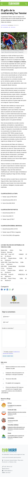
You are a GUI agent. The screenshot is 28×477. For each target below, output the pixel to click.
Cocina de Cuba (12, 409)
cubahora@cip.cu (8, 470)
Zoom (9, 433)
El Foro (10, 403)
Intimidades (11, 418)
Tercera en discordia (11, 379)
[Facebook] (2, 290)
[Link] (13, 290)
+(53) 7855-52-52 (7, 466)
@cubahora (6, 468)
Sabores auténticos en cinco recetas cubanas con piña (17, 413)
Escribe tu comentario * (8, 328)
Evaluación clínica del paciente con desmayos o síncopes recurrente (16, 428)
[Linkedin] (8, 290)
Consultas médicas (13, 425)
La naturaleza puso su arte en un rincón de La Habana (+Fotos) (16, 436)
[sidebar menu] (2, 4)
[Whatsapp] (10, 290)
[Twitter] (5, 290)
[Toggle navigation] (26, 4)
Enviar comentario (8, 356)
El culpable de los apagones (13, 383)
